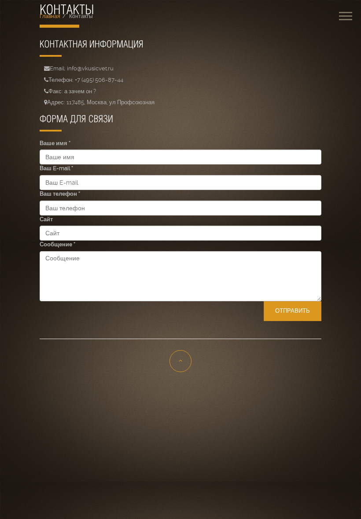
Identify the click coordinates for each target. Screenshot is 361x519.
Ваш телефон (60, 193)
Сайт (46, 219)
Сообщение (57, 244)
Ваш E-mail (56, 168)
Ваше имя (55, 143)
